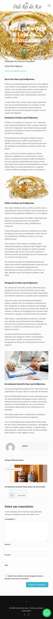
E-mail (8, 555)
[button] (47, 613)
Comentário (10, 519)
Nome (8, 544)
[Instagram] (28, 615)
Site (6, 565)
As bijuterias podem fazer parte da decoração (25, 487)
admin (25, 446)
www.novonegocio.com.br (15, 71)
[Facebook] (24, 615)
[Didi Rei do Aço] (26, 5)
